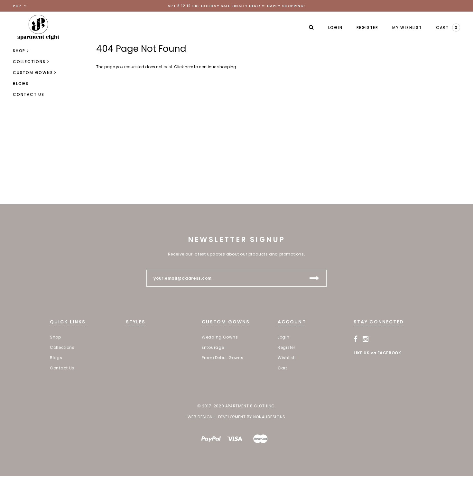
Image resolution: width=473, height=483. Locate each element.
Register (367, 27)
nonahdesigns (269, 417)
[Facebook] (356, 339)
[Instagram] (366, 339)
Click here (184, 67)
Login (335, 27)
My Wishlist (407, 27)
